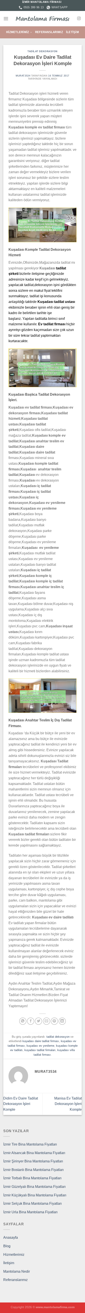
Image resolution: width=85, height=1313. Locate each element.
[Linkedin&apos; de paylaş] (62, 1021)
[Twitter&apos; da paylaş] (38, 1021)
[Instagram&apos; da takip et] (79, 19)
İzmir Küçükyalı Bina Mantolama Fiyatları (34, 1195)
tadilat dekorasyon (42, 51)
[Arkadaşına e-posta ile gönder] (46, 1021)
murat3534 (23, 75)
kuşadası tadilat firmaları (40, 1050)
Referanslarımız (49, 32)
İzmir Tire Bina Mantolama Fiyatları (30, 1144)
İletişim (72, 32)
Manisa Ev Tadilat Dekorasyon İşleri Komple (68, 1103)
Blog (6, 1246)
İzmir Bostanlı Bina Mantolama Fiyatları (33, 1170)
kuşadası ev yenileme (40, 1045)
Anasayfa (10, 1237)
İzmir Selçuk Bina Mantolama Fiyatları (32, 1203)
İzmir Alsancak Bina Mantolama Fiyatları (34, 1153)
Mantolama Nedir (16, 1271)
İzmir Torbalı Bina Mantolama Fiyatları (32, 1178)
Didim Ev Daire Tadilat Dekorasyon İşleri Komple (20, 1103)
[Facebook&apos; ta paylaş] (30, 1021)
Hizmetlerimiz (17, 32)
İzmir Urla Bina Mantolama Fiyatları (30, 1212)
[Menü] (5, 18)
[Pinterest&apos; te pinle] (54, 1021)
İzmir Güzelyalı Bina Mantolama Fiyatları (34, 1186)
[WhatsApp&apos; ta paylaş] (22, 1021)
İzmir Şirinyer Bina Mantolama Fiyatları (33, 1161)
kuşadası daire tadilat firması (40, 1041)
